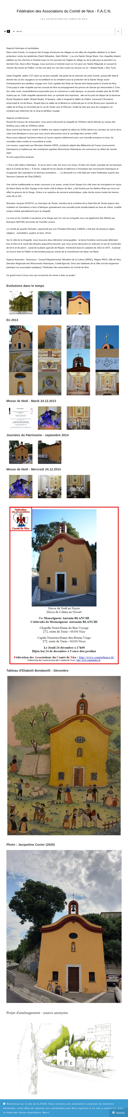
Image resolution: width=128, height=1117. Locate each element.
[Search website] (118, 32)
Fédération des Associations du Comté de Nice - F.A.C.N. (64, 11)
